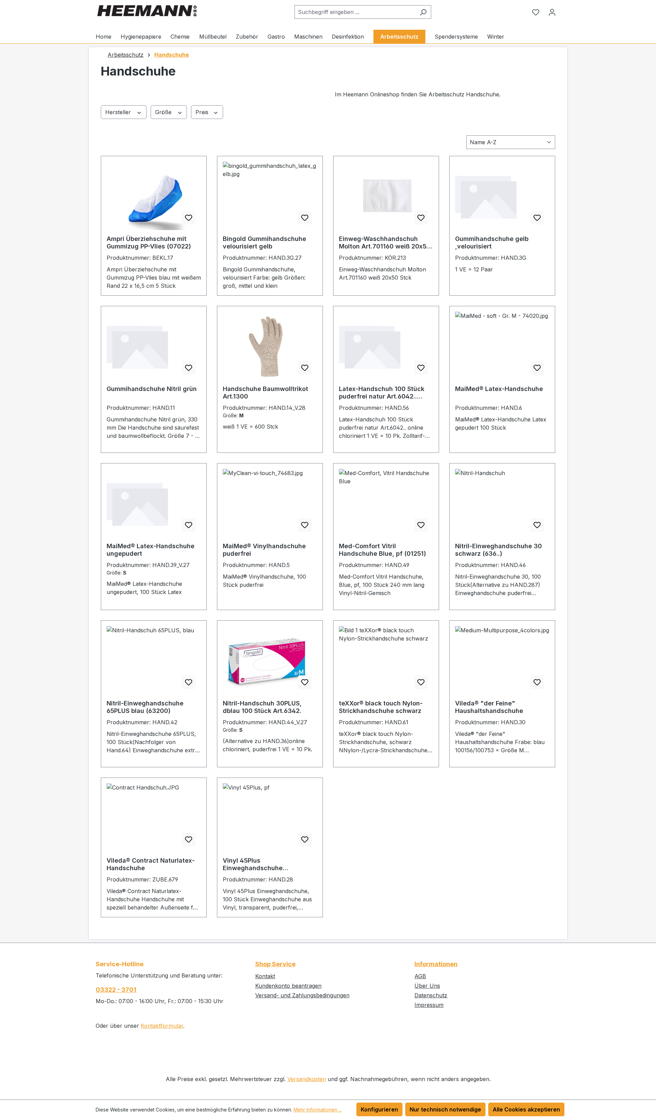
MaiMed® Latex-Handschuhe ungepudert (150, 549)
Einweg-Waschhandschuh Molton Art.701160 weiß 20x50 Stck (384, 242)
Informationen (435, 964)
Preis (202, 112)
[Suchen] (423, 12)
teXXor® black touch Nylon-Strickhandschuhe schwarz (381, 707)
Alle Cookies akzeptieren (526, 1109)
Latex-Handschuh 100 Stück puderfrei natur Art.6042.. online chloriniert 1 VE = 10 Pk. (384, 392)
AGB (420, 976)
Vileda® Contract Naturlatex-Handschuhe (151, 864)
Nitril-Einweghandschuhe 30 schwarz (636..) (498, 549)
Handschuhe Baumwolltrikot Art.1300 (265, 392)
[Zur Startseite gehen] (147, 11)
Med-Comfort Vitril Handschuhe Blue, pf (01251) (382, 549)
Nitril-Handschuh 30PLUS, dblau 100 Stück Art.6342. (262, 707)
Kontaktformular (162, 1025)
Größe (164, 112)
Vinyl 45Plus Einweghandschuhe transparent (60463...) (256, 864)
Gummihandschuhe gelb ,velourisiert (492, 242)
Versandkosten (306, 1079)
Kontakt (265, 976)
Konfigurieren (379, 1109)
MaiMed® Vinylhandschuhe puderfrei (264, 549)
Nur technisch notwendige (445, 1109)
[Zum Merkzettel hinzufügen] (188, 218)
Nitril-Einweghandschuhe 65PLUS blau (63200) (145, 707)
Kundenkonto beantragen (288, 985)
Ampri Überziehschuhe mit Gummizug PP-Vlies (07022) (149, 242)
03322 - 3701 (116, 989)
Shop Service (275, 964)
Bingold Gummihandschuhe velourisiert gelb (264, 242)
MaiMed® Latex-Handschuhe (499, 388)
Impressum (428, 1004)
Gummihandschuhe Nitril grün (152, 388)
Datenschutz (430, 995)
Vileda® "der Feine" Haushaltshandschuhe (489, 707)
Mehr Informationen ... (317, 1110)
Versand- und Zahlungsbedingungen (302, 995)
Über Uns (427, 985)
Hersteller (119, 112)
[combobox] (355, 12)
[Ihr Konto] (552, 12)
